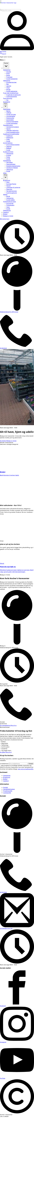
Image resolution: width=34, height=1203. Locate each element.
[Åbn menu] (0, 1)
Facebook (3, 1006)
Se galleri (3, 752)
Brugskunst (6, 777)
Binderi (5, 779)
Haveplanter (7, 775)
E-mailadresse (4, 764)
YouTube (2, 1078)
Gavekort (6, 781)
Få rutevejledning (5, 725)
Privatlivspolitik (7, 791)
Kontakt (5, 787)
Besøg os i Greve (11, 441)
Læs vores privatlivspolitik (26, 769)
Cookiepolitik (7, 793)
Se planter (3, 441)
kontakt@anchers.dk (6, 928)
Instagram (3, 1042)
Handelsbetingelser (9, 789)
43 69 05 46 (3, 892)
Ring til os (14, 725)
